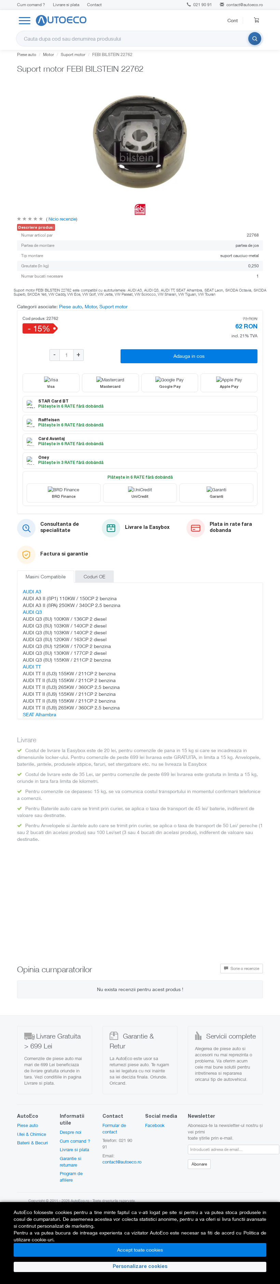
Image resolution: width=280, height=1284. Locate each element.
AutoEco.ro (80, 1200)
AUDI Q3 (32, 612)
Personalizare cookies (140, 1267)
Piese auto (26, 54)
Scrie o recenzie (244, 968)
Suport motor (73, 54)
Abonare (199, 1164)
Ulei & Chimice (31, 1134)
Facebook (155, 1125)
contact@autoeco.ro (244, 4)
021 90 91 (202, 4)
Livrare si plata (66, 4)
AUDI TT (32, 666)
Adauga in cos (189, 356)
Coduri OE (94, 576)
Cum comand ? (31, 4)
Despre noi (70, 1132)
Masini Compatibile (46, 576)
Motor (48, 54)
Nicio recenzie (61, 219)
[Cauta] (254, 38)
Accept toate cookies (140, 1250)
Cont (232, 20)
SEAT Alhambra (39, 714)
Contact (94, 4)
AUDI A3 (32, 591)
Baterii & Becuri (32, 1142)
